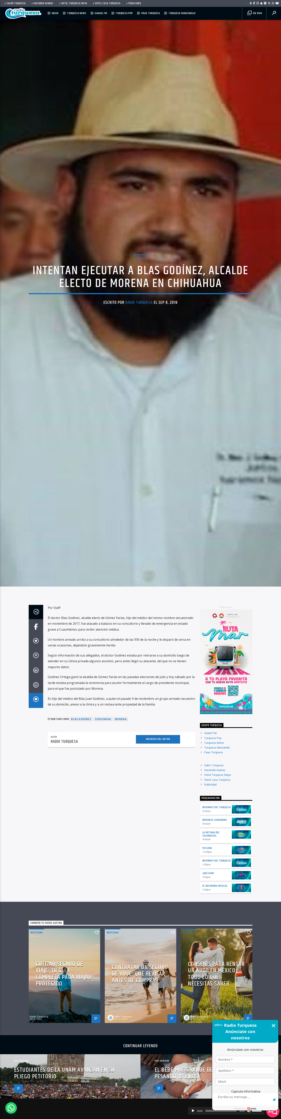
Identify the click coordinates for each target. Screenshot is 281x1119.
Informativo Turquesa (216, 866)
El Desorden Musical (215, 944)
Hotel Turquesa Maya (74, 3)
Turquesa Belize (214, 801)
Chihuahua (103, 777)
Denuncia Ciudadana (214, 878)
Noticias (140, 285)
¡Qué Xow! (208, 932)
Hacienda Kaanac (44, 3)
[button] (11, 1108)
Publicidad (134, 3)
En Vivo (257, 13)
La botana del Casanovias (211, 893)
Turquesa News (76, 13)
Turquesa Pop (124, 13)
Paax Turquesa (150, 13)
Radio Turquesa (139, 329)
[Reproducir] (193, 1111)
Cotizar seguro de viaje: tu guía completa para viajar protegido (64, 1032)
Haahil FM (101, 13)
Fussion (207, 906)
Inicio (55, 13)
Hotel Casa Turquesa (108, 3)
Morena (121, 777)
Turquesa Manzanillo (182, 13)
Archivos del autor (158, 797)
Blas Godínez (81, 777)
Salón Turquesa (16, 3)
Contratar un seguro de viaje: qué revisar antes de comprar (140, 1032)
